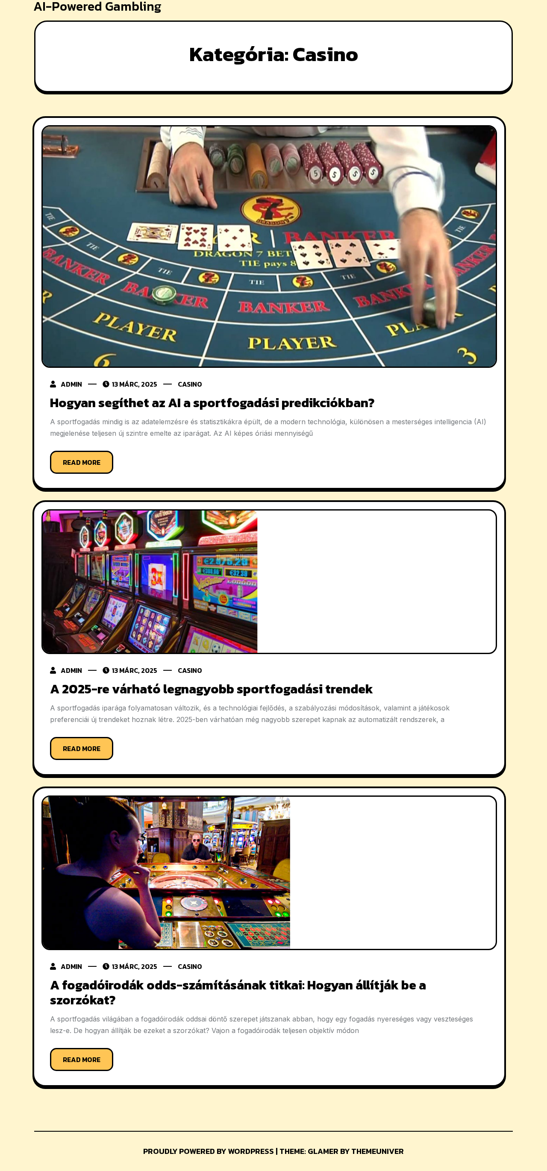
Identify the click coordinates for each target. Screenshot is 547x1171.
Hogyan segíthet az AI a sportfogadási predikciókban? (212, 402)
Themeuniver (377, 1151)
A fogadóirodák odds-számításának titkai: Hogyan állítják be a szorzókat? (238, 992)
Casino (190, 384)
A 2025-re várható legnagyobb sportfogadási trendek (211, 688)
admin (71, 384)
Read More (81, 462)
